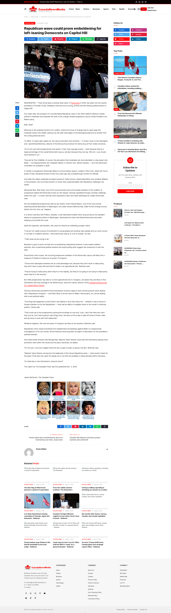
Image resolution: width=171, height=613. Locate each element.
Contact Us (143, 609)
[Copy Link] (17, 135)
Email (130, 182)
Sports (106, 9)
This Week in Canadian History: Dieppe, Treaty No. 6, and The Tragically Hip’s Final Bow (130, 78)
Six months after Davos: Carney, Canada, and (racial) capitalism (94, 515)
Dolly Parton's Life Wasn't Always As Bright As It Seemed (88, 398)
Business (96, 9)
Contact (90, 573)
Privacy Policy (92, 579)
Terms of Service (93, 583)
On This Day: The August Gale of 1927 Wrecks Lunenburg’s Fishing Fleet (62, 2)
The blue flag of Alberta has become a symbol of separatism (36, 489)
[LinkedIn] (17, 117)
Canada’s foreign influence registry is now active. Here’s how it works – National (66, 516)
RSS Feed (123, 573)
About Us (91, 570)
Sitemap (90, 589)
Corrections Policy (94, 599)
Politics (86, 9)
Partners (142, 9)
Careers (90, 576)
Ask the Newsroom (152, 9)
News (78, 9)
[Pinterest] (17, 121)
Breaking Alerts (125, 586)
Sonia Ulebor (41, 449)
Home (71, 9)
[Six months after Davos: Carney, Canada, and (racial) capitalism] (95, 500)
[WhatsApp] (17, 130)
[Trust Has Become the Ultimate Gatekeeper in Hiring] (130, 101)
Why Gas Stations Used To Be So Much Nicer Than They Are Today (73, 417)
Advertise (91, 586)
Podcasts (123, 579)
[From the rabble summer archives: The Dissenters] (66, 474)
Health (122, 9)
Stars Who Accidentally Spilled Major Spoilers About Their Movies (43, 398)
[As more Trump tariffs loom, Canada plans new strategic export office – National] (95, 529)
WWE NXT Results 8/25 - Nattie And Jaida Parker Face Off (58, 417)
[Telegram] (17, 126)
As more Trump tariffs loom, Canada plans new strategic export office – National (93, 544)
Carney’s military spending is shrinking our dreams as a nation (94, 489)
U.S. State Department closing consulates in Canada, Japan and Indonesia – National (36, 516)
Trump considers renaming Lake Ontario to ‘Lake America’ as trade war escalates (131, 142)
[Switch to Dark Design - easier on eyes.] (138, 9)
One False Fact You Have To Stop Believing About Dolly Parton (44, 417)
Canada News (119, 73)
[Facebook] (17, 108)
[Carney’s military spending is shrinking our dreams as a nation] (95, 474)
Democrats (75, 103)
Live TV (122, 583)
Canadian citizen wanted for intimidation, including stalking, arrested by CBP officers (129, 87)
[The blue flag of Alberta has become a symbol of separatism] (37, 474)
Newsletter (123, 570)
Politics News (29, 23)
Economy (131, 9)
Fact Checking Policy (95, 592)
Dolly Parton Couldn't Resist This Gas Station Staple (73, 398)
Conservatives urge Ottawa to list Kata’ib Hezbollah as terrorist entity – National (37, 544)
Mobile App (123, 576)
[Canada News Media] (47, 9)
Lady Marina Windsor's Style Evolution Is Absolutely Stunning (58, 398)
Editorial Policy (92, 595)
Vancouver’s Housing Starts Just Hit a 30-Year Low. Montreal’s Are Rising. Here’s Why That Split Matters (132, 150)
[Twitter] (17, 112)
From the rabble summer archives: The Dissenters (62, 489)
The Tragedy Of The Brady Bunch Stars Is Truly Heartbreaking (88, 417)
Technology (60, 583)
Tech (114, 9)
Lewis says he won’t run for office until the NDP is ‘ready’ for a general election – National (66, 544)
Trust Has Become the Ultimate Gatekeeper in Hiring (130, 114)
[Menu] (25, 9)
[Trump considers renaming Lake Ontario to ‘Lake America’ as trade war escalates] (130, 128)
